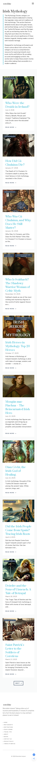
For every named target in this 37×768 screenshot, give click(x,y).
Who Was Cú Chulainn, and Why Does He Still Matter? (18, 222)
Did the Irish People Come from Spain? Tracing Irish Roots (18, 530)
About (6, 734)
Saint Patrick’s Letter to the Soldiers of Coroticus (14, 650)
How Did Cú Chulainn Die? (15, 163)
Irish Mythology (10, 78)
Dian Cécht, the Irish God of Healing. (15, 471)
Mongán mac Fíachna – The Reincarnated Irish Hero (17, 407)
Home (5, 722)
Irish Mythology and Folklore (23, 255)
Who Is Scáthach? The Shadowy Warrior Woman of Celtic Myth (17, 285)
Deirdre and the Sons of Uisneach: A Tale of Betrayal (18, 589)
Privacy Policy (8, 741)
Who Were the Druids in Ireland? (17, 105)
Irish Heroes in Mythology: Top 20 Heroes (17, 346)
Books (6, 736)
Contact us (8, 739)
